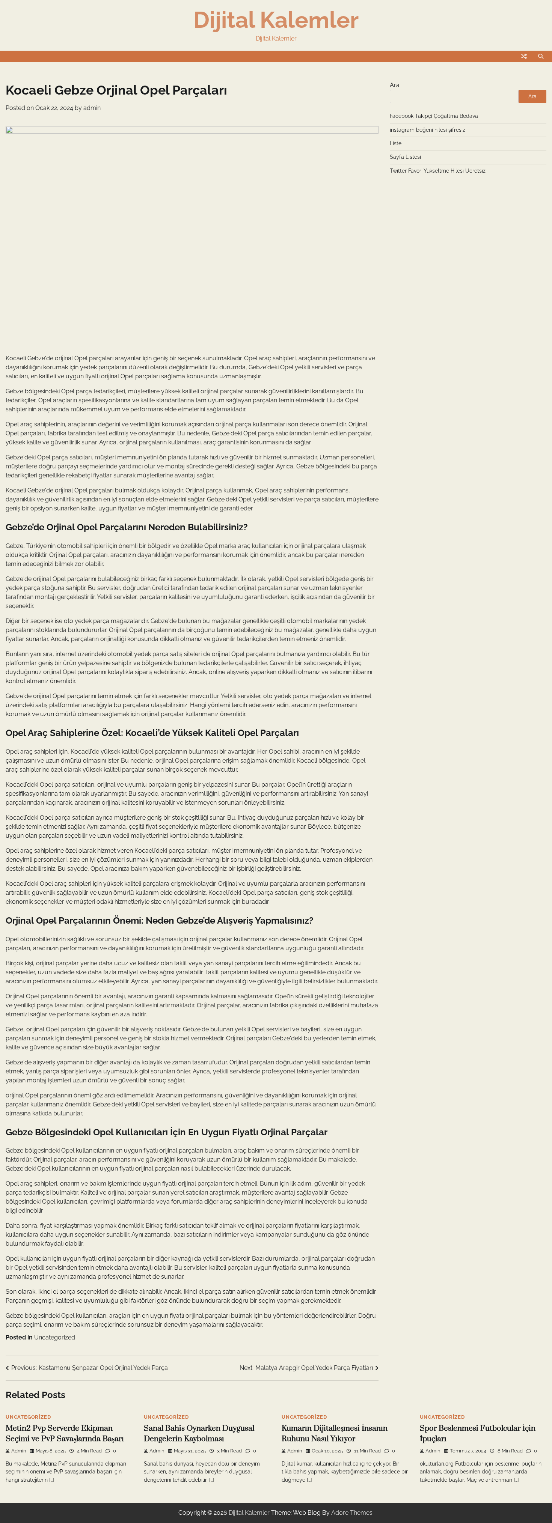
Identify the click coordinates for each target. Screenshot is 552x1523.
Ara (395, 85)
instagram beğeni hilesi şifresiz (427, 130)
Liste (395, 143)
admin (92, 107)
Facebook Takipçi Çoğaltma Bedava (434, 116)
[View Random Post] (524, 56)
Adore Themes (352, 1512)
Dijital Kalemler (276, 20)
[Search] (540, 56)
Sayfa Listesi (405, 157)
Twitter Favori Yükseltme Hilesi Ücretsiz (438, 171)
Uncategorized (54, 1337)
